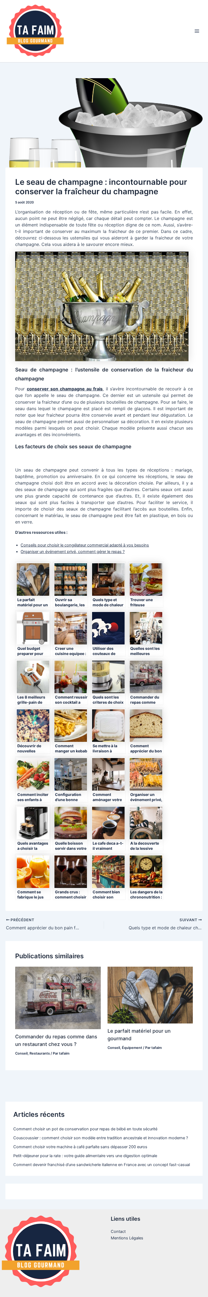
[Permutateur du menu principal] (197, 31)
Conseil (21, 1053)
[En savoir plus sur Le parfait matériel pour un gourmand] (150, 994)
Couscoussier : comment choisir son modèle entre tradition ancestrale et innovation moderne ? (100, 1137)
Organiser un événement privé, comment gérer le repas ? (73, 551)
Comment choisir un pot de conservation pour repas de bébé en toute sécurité (85, 1129)
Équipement (132, 1048)
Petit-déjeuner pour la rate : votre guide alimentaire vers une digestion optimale (85, 1155)
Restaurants (40, 1053)
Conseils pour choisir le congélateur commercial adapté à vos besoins (85, 545)
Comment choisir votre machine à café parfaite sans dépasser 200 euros (80, 1146)
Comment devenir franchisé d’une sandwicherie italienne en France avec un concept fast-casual (101, 1164)
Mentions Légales (127, 1238)
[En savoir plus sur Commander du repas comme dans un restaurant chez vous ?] (57, 997)
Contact (118, 1231)
